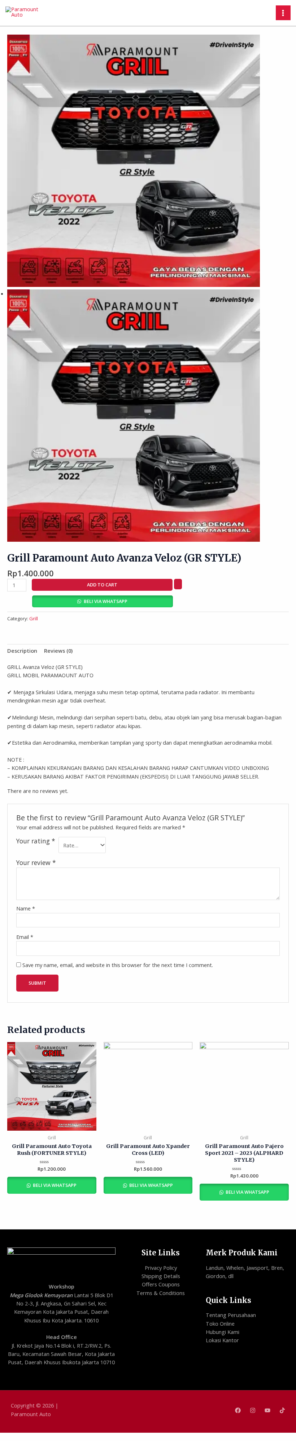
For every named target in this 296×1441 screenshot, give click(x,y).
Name (25, 908)
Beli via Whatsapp (105, 601)
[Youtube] (267, 1410)
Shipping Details (161, 1276)
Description (22, 650)
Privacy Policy (161, 1267)
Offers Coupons (161, 1284)
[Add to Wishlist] (178, 584)
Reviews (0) (58, 650)
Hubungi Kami (222, 1331)
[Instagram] (253, 1410)
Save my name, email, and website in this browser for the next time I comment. (117, 964)
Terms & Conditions (160, 1292)
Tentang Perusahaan (231, 1314)
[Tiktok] (282, 1410)
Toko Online (220, 1323)
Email (24, 936)
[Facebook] (238, 1410)
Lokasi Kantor (222, 1340)
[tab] (22, 651)
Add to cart (102, 584)
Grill (33, 618)
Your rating (35, 841)
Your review (36, 862)
